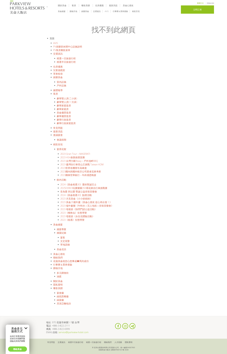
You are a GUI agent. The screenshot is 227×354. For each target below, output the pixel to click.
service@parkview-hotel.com (74, 332)
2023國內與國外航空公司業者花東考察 (80, 171)
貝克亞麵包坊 (64, 303)
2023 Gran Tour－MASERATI (75, 153)
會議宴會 (58, 135)
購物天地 (73, 11)
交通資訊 (97, 11)
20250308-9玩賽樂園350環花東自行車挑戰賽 (83, 188)
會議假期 (61, 139)
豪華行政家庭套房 (66, 123)
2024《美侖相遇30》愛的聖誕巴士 (78, 184)
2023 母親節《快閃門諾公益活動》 (78, 209)
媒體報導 (58, 90)
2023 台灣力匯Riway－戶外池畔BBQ (79, 161)
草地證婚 (65, 244)
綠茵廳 (60, 300)
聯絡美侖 (17, 349)
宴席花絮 (61, 149)
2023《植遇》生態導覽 (72, 219)
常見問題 (58, 128)
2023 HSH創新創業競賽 (72, 157)
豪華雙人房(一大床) (67, 102)
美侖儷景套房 (64, 112)
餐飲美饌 (85, 5)
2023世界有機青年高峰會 (73, 168)
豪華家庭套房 (64, 105)
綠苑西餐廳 (63, 296)
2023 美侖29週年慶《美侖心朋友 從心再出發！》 (86, 202)
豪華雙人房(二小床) (67, 98)
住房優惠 (99, 5)
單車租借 (58, 73)
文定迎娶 (65, 241)
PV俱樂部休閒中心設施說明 (67, 46)
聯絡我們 (58, 257)
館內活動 (61, 179)
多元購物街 (63, 272)
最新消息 (113, 5)
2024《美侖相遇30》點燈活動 (76, 195)
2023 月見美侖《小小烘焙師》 (76, 198)
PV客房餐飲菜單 (61, 50)
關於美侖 (62, 5)
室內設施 (61, 82)
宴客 (62, 237)
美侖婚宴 (61, 11)
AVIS (107, 11)
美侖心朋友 (128, 5)
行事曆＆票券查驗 (120, 11)
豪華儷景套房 (64, 116)
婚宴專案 (61, 229)
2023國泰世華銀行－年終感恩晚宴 (78, 175)
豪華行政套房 (64, 119)
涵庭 (59, 276)
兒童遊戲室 (59, 70)
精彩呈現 (136, 11)
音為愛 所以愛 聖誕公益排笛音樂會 (78, 191)
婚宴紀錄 (61, 232)
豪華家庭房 (63, 109)
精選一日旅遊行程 (66, 58)
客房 (74, 5)
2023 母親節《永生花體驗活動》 (77, 216)
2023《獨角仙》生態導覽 (73, 212)
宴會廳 (60, 292)
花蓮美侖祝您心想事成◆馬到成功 (71, 261)
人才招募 (118, 342)
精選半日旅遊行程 (66, 62)
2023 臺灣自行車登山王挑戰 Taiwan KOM (82, 164)
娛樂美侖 (85, 11)
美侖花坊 (61, 249)
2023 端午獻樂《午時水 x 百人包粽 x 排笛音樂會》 (86, 205)
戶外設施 (61, 85)
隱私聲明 (58, 284)
